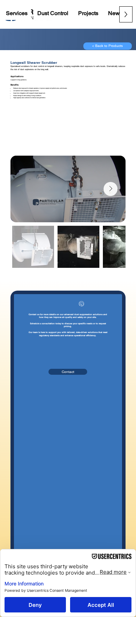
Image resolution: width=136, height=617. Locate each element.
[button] (16, 13)
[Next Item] (111, 189)
